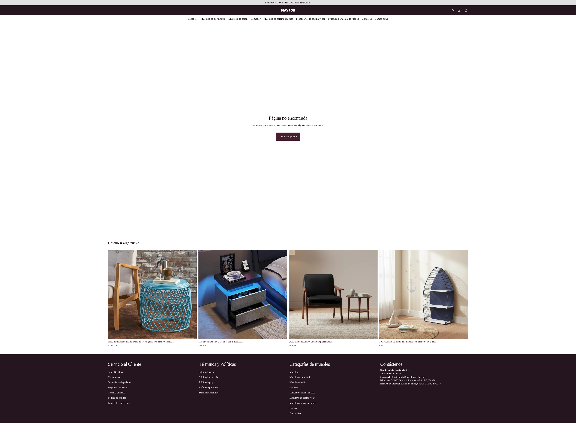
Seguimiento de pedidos (119, 382)
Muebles (294, 372)
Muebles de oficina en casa (302, 392)
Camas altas (295, 413)
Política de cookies (117, 397)
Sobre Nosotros (115, 372)
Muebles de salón (298, 382)
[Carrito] (466, 10)
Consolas (294, 408)
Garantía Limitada (116, 392)
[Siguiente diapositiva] (192, 294)
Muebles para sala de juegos (303, 403)
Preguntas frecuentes (118, 387)
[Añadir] (373, 334)
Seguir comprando (288, 136)
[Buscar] (453, 10)
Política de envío (206, 372)
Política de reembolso (209, 377)
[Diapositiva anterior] (112, 294)
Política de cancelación (119, 403)
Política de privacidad (209, 387)
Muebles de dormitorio (300, 377)
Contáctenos (114, 377)
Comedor (294, 387)
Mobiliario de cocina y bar (302, 397)
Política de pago (206, 382)
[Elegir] (192, 334)
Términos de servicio (209, 392)
